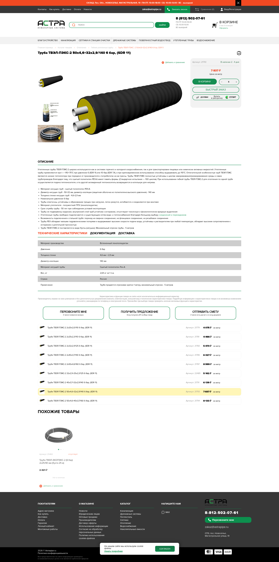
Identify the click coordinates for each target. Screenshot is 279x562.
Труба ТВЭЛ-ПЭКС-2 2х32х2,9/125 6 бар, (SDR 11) (70, 346)
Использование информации (93, 526)
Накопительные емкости (132, 529)
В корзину (204, 81)
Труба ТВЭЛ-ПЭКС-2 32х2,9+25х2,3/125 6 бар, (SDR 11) (72, 373)
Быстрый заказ (216, 89)
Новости (88, 9)
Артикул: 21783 (193, 346)
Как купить (54, 9)
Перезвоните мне (223, 519)
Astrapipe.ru (50, 550)
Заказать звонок (179, 9)
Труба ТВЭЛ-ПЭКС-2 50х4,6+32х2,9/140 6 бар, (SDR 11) (72, 391)
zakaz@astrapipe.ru (217, 527)
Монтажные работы (48, 529)
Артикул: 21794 (193, 401)
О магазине (86, 503)
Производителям (87, 520)
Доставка (66, 9)
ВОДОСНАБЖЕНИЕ (206, 40)
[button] (72, 108)
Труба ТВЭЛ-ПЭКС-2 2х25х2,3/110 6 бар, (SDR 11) (70, 337)
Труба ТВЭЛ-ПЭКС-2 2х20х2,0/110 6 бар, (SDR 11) (70, 327)
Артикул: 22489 (193, 373)
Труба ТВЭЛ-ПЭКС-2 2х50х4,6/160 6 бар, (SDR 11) (70, 364)
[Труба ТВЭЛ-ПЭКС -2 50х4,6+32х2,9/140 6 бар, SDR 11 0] (127, 108)
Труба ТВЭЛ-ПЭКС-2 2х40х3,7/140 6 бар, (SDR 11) (70, 355)
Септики (124, 520)
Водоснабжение (128, 526)
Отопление (125, 523)
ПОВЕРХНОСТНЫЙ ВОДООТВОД (154, 40)
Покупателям (46, 503)
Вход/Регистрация (232, 9)
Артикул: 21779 (193, 327)
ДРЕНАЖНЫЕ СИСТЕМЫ (124, 40)
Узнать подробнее (113, 551)
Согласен (164, 549)
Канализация (126, 511)
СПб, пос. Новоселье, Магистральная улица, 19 (217, 534)
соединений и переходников (172, 215)
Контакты (42, 9)
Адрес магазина (46, 511)
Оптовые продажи (88, 517)
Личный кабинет (46, 526)
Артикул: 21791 (192, 382)
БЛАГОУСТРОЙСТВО (48, 40)
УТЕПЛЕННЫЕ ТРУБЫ (183, 40)
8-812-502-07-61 (221, 512)
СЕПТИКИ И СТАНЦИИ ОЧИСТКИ (94, 40)
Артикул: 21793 (193, 391)
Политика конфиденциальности (53, 553)
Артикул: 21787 (193, 364)
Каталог (125, 503)
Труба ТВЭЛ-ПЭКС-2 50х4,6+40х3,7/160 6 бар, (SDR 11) (72, 401)
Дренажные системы (130, 514)
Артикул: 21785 (193, 355)
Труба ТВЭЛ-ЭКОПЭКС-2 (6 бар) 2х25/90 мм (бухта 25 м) (56, 461)
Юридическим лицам (89, 514)
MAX (168, 512)
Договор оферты (87, 523)
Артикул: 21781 (192, 337)
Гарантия (42, 523)
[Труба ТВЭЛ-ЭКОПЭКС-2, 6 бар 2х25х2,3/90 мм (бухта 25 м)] (58, 435)
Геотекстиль (126, 517)
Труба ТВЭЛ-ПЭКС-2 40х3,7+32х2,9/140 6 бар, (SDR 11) (72, 382)
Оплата (77, 9)
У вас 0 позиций (228, 24)
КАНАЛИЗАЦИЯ (68, 40)
